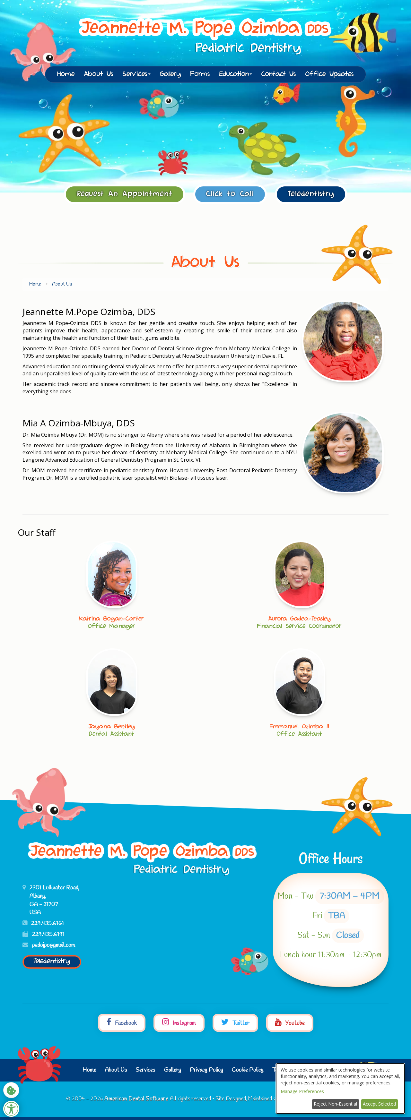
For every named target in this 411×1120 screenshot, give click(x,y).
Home (66, 74)
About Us (98, 74)
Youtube (294, 1023)
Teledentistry (311, 194)
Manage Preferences (302, 1091)
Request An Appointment (124, 194)
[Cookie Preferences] (11, 1090)
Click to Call (230, 194)
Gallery (170, 74)
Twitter (240, 1023)
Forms (200, 74)
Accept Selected (379, 1104)
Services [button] (135, 74)
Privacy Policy (206, 1070)
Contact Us (278, 74)
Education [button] (234, 74)
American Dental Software (137, 1099)
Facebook (125, 1023)
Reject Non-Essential (335, 1104)
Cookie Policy (248, 1070)
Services (145, 1070)
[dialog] (340, 1089)
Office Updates (329, 74)
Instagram (183, 1023)
